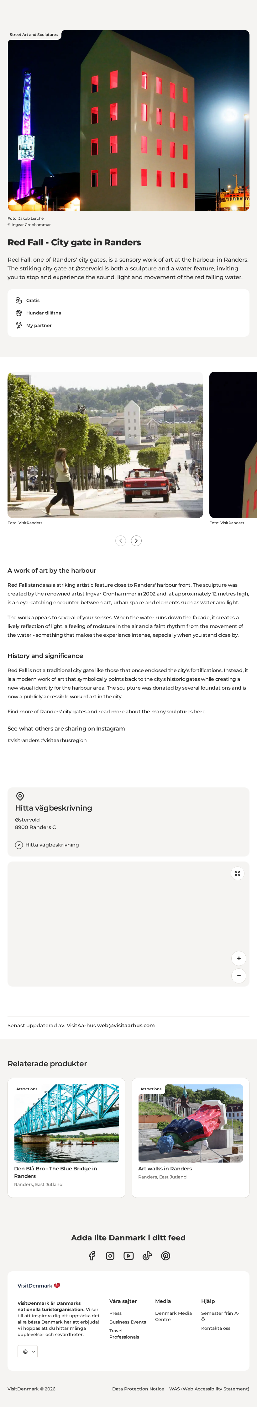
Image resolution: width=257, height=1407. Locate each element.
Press (115, 1313)
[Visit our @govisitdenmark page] (147, 1255)
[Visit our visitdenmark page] (128, 1255)
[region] (128, 924)
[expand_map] (237, 873)
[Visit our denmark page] (91, 1255)
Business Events (127, 1322)
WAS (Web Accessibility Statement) (209, 1389)
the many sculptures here (173, 712)
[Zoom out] (238, 975)
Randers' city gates (63, 712)
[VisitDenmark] (39, 1286)
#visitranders (23, 740)
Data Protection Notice (138, 1389)
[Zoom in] (238, 958)
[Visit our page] (110, 1255)
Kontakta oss (215, 1328)
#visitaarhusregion (64, 740)
